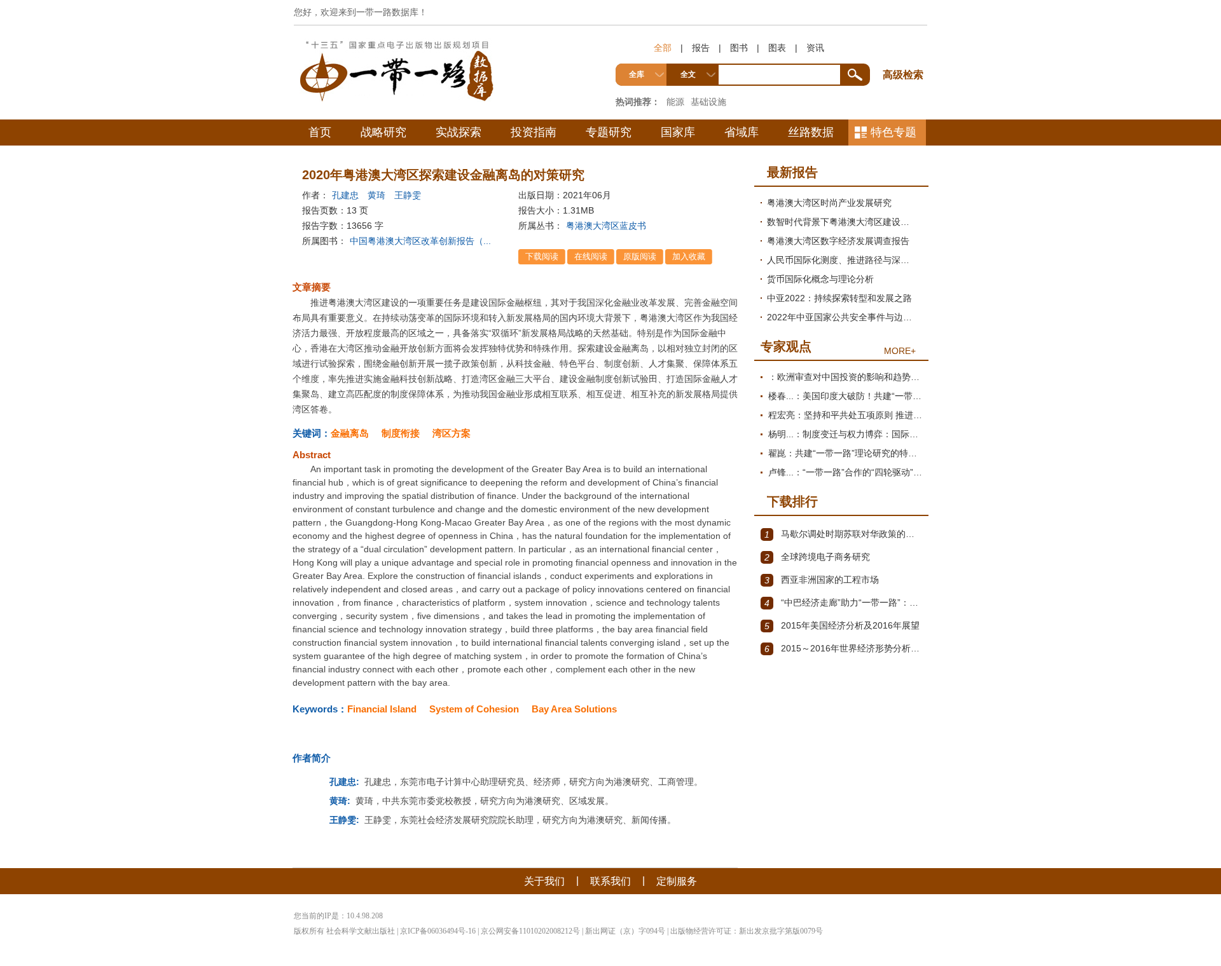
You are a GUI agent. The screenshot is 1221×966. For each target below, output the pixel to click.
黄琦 (376, 195)
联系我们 (610, 881)
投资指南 (533, 132)
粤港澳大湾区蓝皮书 (606, 226)
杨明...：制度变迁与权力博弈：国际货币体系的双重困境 (845, 434)
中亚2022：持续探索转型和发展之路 (839, 298)
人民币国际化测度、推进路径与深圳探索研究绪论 (844, 260)
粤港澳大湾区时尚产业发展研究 (829, 203)
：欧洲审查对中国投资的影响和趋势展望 (845, 377)
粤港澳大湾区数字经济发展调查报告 (838, 241)
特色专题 (893, 132)
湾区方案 (451, 433)
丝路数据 (811, 132)
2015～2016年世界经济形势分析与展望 (843, 648)
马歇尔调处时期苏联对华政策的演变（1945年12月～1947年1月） (843, 534)
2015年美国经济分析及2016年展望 (842, 625)
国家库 (678, 132)
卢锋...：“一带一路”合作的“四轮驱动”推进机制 (845, 472)
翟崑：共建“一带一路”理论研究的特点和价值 (845, 453)
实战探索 (458, 132)
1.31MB (578, 210)
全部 (663, 48)
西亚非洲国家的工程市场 (821, 580)
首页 (319, 132)
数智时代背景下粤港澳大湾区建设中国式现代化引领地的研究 (844, 222)
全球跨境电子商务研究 (817, 557)
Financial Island (382, 709)
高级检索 (905, 51)
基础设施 (708, 102)
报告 (701, 48)
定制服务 (676, 881)
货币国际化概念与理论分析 (820, 279)
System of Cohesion (474, 709)
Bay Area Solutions (574, 709)
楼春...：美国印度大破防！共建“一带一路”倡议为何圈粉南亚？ (845, 396)
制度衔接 (401, 433)
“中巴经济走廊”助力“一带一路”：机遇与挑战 (843, 602)
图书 (739, 48)
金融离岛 (350, 433)
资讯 (815, 48)
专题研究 (608, 132)
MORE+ (900, 351)
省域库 (741, 132)
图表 (777, 48)
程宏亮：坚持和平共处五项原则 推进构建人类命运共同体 (845, 415)
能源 (675, 102)
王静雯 (407, 195)
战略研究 (383, 132)
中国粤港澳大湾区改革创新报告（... (420, 241)
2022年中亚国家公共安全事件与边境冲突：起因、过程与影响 (844, 317)
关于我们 (544, 881)
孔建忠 (345, 195)
